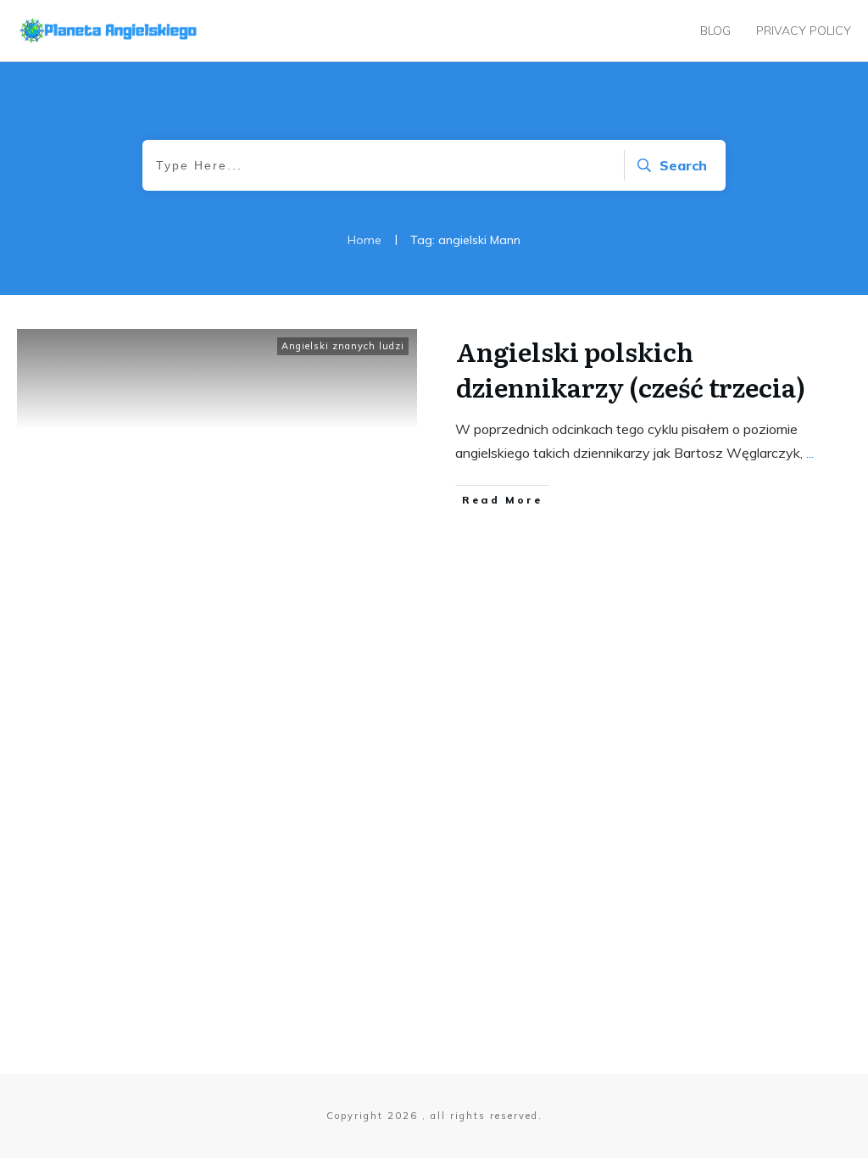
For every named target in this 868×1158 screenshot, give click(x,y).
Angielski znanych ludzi (342, 346)
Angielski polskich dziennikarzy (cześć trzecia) (630, 368)
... (810, 452)
